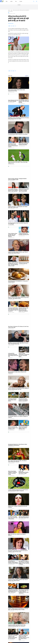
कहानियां (11, 1)
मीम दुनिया (21, 1)
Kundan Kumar (10, 23)
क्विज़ (16, 1)
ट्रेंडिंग (6, 1)
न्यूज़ (11, 10)
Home (9, 10)
